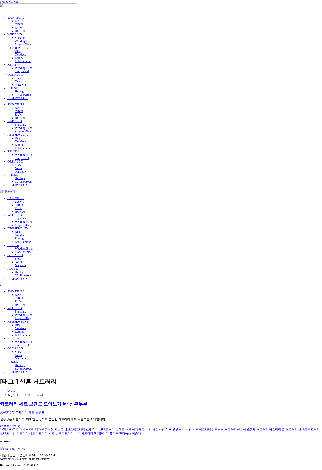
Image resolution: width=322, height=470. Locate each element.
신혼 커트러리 (201, 429)
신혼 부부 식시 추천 (178, 429)
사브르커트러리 (74, 429)
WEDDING (14, 34)
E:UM (18, 27)
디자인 (39, 429)
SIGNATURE (15, 17)
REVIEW (13, 64)
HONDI (20, 31)
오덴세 (251, 429)
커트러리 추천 (71, 433)
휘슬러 (136, 433)
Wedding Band (24, 41)
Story (18, 78)
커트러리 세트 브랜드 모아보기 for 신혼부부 (43, 403)
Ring (18, 51)
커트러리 (262, 429)
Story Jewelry (23, 71)
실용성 (241, 429)
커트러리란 (88, 433)
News (18, 81)
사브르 (58, 429)
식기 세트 (138, 429)
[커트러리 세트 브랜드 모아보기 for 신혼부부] (22, 412)
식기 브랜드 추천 (120, 429)
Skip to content (9, 1)
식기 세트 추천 (155, 429)
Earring (19, 57)
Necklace (20, 54)
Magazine (20, 84)
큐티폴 (114, 433)
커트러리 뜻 (277, 429)
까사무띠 (13, 429)
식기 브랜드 (100, 429)
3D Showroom (23, 94)
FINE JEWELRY (18, 47)
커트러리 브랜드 (296, 429)
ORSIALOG (15, 74)
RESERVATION (17, 98)
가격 (3, 429)
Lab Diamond (23, 61)
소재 (89, 429)
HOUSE (12, 88)
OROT (19, 24)
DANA (19, 21)
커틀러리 (103, 433)
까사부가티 (26, 429)
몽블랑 (49, 429)
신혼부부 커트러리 (224, 429)
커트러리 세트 (25, 433)
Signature (20, 37)
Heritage (20, 91)
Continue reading (10, 426)
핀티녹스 (125, 433)
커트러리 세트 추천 (48, 433)
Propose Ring (23, 44)
